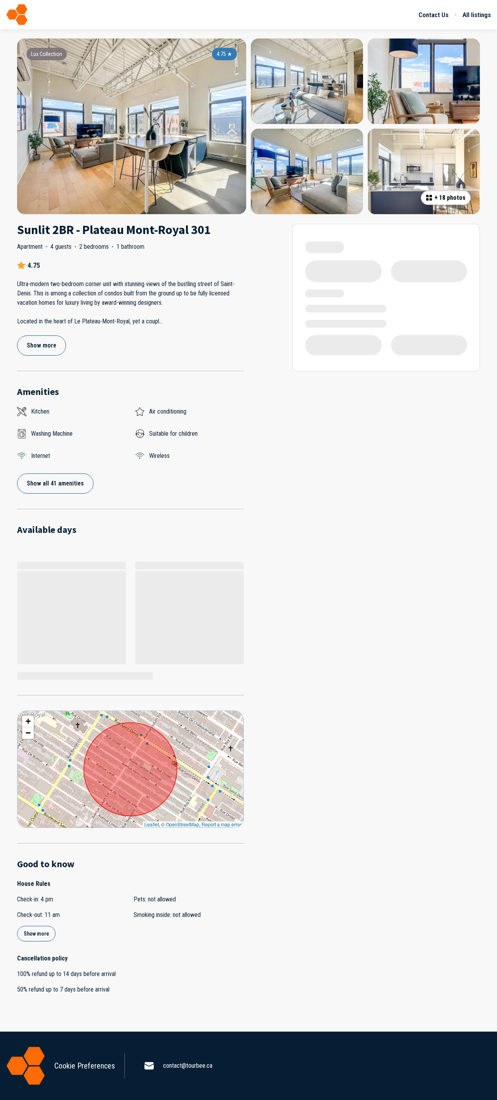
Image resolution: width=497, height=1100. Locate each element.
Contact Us (433, 15)
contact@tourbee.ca (187, 1065)
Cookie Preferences (84, 1066)
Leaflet (151, 824)
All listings (476, 15)
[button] (28, 721)
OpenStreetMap (182, 824)
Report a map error (222, 824)
